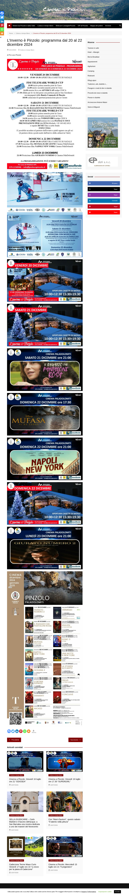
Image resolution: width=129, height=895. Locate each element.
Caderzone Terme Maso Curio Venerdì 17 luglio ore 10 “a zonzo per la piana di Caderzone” (24, 866)
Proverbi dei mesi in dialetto (98, 93)
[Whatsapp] (25, 731)
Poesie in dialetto (94, 97)
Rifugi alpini (92, 80)
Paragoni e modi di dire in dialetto (100, 88)
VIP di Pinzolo (83, 26)
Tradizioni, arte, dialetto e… (97, 84)
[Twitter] (13, 731)
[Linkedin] (17, 731)
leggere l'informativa (89, 891)
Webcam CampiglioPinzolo (65, 26)
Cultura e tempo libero (45, 26)
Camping (91, 71)
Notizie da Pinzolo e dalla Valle (24, 26)
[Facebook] (9, 731)
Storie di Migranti (94, 107)
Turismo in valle (93, 48)
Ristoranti (91, 76)
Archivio (108, 26)
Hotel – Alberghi (93, 52)
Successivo (74, 740)
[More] (28, 731)
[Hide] (1, 37)
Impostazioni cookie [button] (104, 891)
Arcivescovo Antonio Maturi (97, 102)
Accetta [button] (117, 891)
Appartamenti (92, 62)
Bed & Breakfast (93, 57)
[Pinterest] (21, 731)
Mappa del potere (96, 26)
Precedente (15, 740)
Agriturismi (91, 66)
